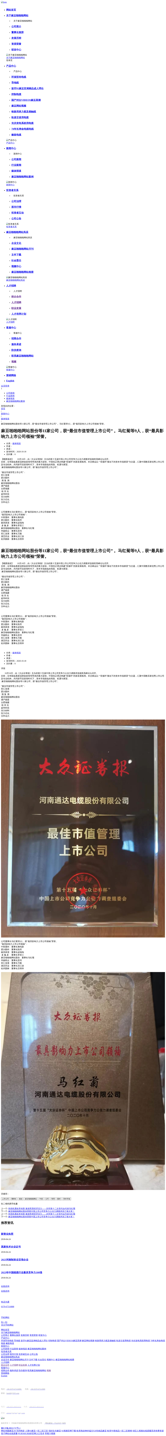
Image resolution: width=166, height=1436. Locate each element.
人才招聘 (11, 285)
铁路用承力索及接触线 (23, 111)
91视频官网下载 (68, 1431)
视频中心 (16, 266)
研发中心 (16, 49)
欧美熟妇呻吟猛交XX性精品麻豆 (92, 1431)
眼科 (59, 1199)
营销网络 (11, 375)
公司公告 (16, 218)
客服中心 (11, 327)
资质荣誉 (16, 43)
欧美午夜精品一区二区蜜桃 (119, 1431)
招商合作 (16, 338)
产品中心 (11, 66)
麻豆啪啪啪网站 (31, 1199)
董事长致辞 (17, 32)
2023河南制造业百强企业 (14, 1259)
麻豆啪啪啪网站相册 (22, 272)
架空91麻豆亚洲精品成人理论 (27, 88)
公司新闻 (16, 159)
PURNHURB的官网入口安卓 (31, 1433)
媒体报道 (16, 170)
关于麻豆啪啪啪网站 (17, 15)
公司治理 (16, 201)
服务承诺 (16, 344)
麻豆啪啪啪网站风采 (17, 232)
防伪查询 (16, 350)
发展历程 (16, 38)
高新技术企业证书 (11, 1246)
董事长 (13, 1199)
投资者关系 (12, 190)
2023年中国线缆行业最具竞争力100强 (21, 1272)
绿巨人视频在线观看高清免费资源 (148, 1431)
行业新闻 (16, 165)
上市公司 (5, 1199)
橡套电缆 (16, 134)
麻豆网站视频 (18, 105)
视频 (13, 361)
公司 (47, 1199)
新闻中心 (11, 148)
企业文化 (16, 243)
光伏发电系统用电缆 (22, 123)
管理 (53, 1199)
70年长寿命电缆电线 (22, 129)
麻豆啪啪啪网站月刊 (22, 248)
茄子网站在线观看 (9, 1433)
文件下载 (16, 254)
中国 (41, 1199)
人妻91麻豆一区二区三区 (36, 1431)
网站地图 (5, 1431)
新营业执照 (7, 1234)
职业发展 (16, 308)
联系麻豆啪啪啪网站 (22, 355)
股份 (20, 1199)
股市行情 (16, 207)
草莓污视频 (50, 1433)
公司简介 (16, 26)
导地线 (15, 82)
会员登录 (5, 386)
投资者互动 (17, 212)
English (10, 380)
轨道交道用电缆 (20, 117)
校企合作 (16, 296)
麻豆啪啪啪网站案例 (22, 176)
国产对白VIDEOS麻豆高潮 (26, 100)
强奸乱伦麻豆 (55, 1431)
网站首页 (11, 9)
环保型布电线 (18, 77)
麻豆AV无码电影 (17, 1431)
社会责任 (16, 260)
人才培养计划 (18, 314)
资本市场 (66, 1199)
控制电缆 (16, 94)
